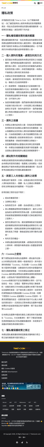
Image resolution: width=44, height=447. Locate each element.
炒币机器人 (6, 409)
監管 (13, 409)
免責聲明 (4, 378)
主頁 (4, 8)
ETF (15, 402)
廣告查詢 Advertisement (10, 372)
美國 (25, 409)
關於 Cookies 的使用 (8, 368)
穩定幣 (19, 409)
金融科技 (37, 409)
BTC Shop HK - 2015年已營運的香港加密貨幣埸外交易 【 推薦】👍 (22, 421)
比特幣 (37, 406)
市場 (25, 406)
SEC (35, 402)
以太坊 (4, 406)
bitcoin (5, 402)
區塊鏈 (19, 406)
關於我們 (4, 362)
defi (10, 402)
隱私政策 (4, 365)
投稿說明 (4, 375)
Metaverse (23, 402)
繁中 (20, 437)
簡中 (24, 437)
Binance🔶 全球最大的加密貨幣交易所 (13, 423)
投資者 (31, 406)
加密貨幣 (11, 406)
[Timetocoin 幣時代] (10, 3)
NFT (30, 402)
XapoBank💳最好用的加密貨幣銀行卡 (13, 425)
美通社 (31, 409)
